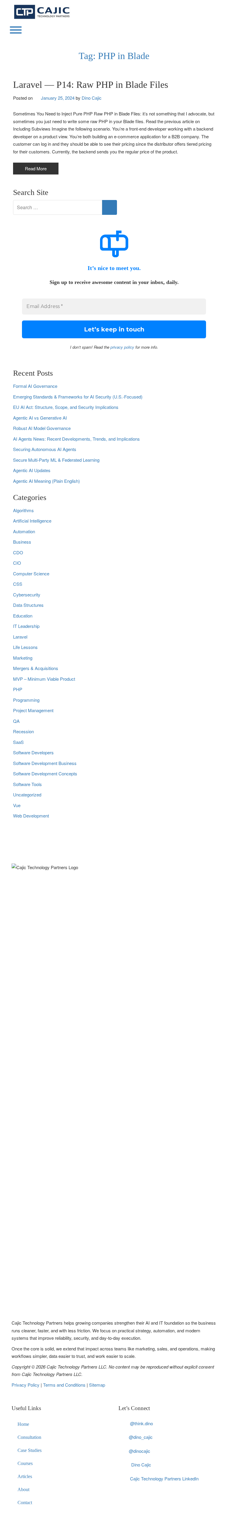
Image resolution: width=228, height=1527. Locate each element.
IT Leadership (26, 626)
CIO (17, 563)
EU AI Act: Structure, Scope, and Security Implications (65, 407)
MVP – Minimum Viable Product (44, 679)
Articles (25, 1476)
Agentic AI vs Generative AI (40, 418)
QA (16, 721)
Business (22, 542)
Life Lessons (25, 647)
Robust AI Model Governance (42, 428)
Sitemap (97, 1385)
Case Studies (30, 1450)
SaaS (18, 742)
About (23, 1489)
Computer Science (31, 573)
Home (23, 1424)
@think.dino (141, 1423)
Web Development (31, 815)
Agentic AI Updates (31, 470)
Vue (16, 805)
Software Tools (27, 784)
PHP (17, 689)
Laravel (20, 637)
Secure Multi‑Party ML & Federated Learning (56, 460)
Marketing (22, 658)
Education (22, 615)
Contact (25, 1502)
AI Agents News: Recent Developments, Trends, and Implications (76, 439)
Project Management (33, 710)
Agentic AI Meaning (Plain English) (46, 481)
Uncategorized (27, 794)
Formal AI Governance (35, 386)
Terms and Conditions (65, 1385)
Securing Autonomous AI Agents (44, 449)
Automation (24, 531)
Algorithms (23, 510)
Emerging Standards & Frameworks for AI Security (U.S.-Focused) (77, 396)
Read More (36, 168)
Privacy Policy (26, 1385)
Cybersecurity (26, 594)
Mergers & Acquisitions (35, 668)
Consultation (29, 1437)
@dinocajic (139, 1451)
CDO (18, 552)
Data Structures (28, 605)
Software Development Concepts (45, 773)
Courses (25, 1463)
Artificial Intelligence (32, 521)
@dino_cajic (141, 1437)
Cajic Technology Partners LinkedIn (164, 1478)
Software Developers (33, 752)
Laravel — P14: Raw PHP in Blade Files (90, 84)
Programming (26, 700)
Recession (23, 731)
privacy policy (122, 347)
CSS (17, 584)
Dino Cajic (92, 98)
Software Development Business (45, 763)
